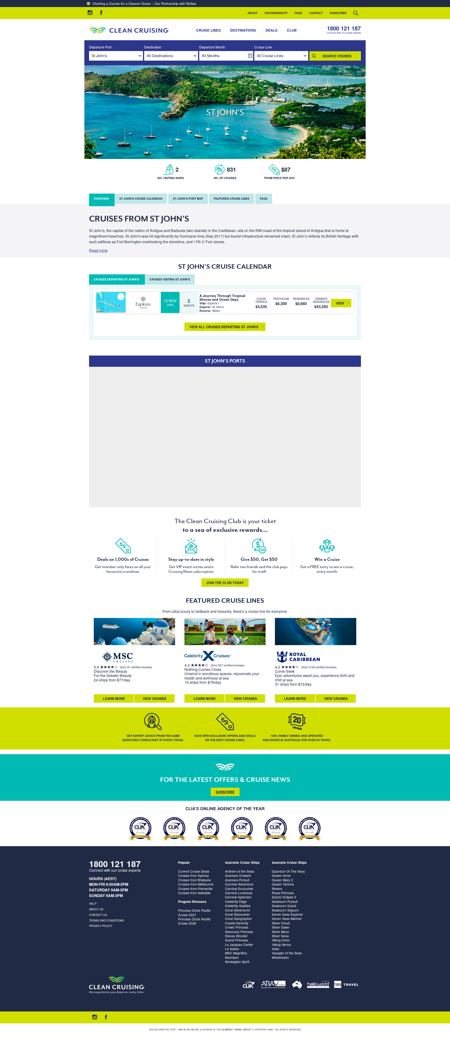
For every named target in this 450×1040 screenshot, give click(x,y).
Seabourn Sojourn (285, 910)
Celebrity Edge (236, 901)
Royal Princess (283, 892)
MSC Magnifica (236, 953)
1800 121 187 (344, 28)
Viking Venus (281, 944)
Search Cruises (336, 56)
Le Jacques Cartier (239, 944)
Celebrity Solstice (238, 905)
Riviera (277, 888)
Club (292, 30)
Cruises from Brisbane (194, 880)
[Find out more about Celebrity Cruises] (207, 656)
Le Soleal (232, 948)
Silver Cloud (281, 923)
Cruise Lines (208, 30)
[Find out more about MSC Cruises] (117, 657)
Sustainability (276, 13)
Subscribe (338, 13)
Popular (184, 862)
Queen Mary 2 (282, 880)
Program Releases (192, 901)
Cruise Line (263, 47)
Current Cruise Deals (193, 871)
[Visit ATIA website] (273, 985)
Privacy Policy (100, 926)
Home (195, 72)
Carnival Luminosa (238, 892)
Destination (152, 47)
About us (96, 909)
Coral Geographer (238, 918)
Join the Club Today (225, 582)
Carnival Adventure (239, 884)
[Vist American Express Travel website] (346, 985)
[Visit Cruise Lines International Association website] (249, 985)
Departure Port (100, 47)
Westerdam (280, 957)
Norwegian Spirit (237, 961)
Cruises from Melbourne (196, 884)
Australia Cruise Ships (242, 862)
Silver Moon (280, 931)
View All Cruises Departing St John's (223, 326)
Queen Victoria (283, 884)
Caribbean (210, 72)
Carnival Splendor (238, 897)
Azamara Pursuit (237, 880)
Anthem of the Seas (239, 871)
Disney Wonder (236, 935)
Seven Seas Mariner (287, 918)
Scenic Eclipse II (284, 897)
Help (93, 903)
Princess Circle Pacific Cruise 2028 (194, 921)
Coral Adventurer (237, 910)
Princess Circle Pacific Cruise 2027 (194, 912)
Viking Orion (281, 940)
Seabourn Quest (284, 905)
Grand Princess (236, 940)
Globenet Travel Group (236, 1029)
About (253, 13)
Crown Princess (236, 927)
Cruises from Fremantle (195, 888)
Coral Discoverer (237, 914)
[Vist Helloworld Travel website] (318, 985)
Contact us (98, 915)
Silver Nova (280, 935)
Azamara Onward (238, 875)
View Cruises (154, 698)
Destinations (243, 30)
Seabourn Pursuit (285, 901)
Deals (272, 30)
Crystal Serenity (236, 923)
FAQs (298, 13)
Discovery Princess (239, 931)
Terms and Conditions (106, 920)
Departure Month (212, 47)
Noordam (232, 957)
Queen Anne (281, 875)
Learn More (114, 698)
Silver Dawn (280, 927)
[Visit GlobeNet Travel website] (297, 985)
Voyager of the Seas (287, 953)
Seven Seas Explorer (287, 914)
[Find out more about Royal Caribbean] (298, 657)
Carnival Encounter (239, 888)
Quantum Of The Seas (288, 871)
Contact (316, 13)
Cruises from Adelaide (194, 892)
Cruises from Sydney (193, 875)
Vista (275, 948)
